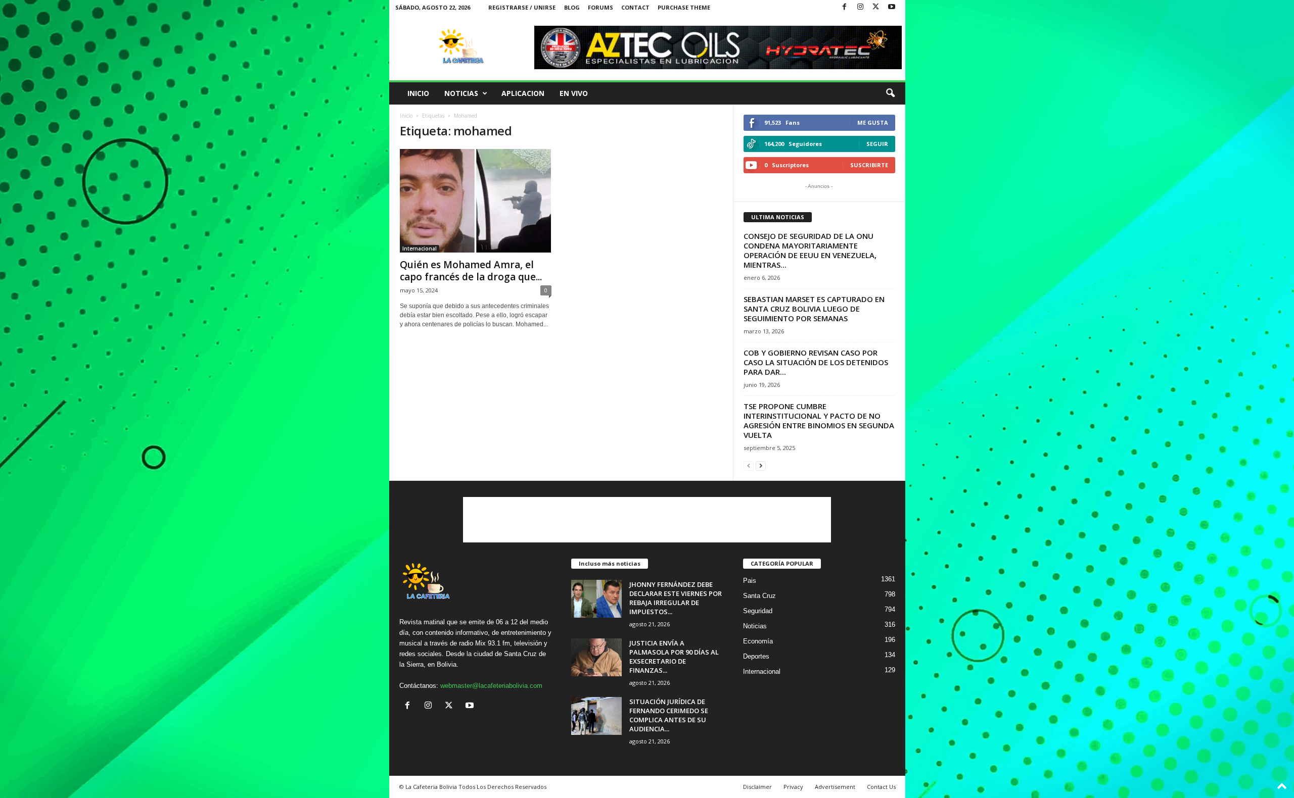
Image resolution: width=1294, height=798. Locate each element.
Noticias (461, 93)
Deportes (756, 656)
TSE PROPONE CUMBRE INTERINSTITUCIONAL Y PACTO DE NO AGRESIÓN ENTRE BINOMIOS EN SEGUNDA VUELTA (819, 420)
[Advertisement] (647, 519)
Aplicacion (522, 93)
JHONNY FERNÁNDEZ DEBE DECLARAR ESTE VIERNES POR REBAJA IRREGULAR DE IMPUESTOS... (675, 598)
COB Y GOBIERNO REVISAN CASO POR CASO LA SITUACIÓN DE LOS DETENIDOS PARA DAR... (816, 362)
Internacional (419, 248)
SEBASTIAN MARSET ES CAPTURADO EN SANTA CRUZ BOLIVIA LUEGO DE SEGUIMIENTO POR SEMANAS (814, 308)
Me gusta (872, 122)
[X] (876, 7)
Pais (749, 580)
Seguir (877, 143)
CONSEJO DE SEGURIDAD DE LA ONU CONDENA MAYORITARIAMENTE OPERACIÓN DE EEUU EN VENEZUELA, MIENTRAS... (810, 250)
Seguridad (757, 611)
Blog (572, 7)
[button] (890, 93)
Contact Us (881, 786)
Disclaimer (757, 786)
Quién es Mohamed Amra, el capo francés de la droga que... (471, 270)
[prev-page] (749, 465)
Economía (758, 641)
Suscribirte (869, 165)
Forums (600, 7)
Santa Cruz (759, 596)
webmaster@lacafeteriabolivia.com (491, 685)
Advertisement (835, 786)
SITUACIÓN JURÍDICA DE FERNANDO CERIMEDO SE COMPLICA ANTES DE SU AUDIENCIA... (668, 715)
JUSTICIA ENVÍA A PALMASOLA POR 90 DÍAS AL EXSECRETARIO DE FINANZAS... (674, 656)
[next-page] (761, 465)
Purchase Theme (684, 7)
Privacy (793, 786)
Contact (635, 7)
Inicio (418, 93)
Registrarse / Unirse (522, 7)
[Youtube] (892, 7)
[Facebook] (845, 7)
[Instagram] (860, 7)
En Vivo (574, 93)
